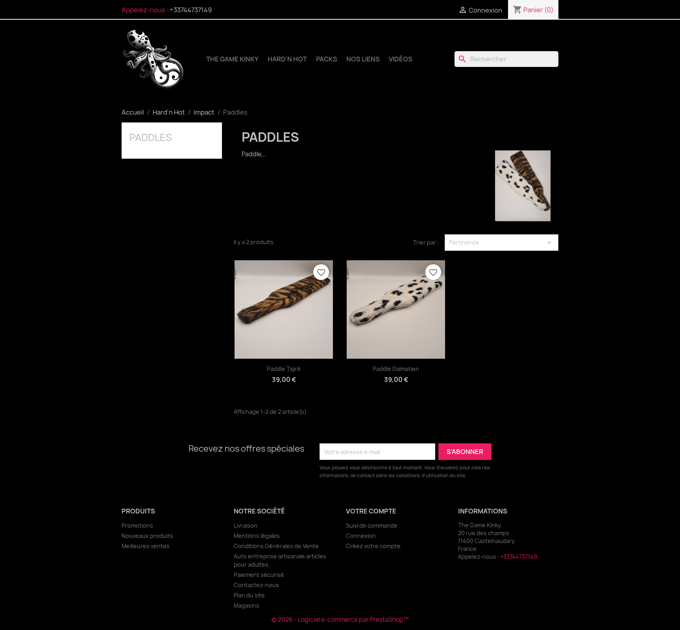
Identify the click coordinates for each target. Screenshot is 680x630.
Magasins (246, 605)
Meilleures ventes (146, 546)
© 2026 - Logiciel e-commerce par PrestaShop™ (340, 619)
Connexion (361, 535)
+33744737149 (191, 10)
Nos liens (363, 59)
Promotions (137, 525)
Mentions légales (257, 535)
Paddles (150, 137)
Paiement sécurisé (259, 574)
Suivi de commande (371, 525)
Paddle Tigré (284, 368)
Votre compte (371, 511)
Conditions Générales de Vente (276, 546)
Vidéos (400, 59)
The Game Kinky (232, 59)
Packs (326, 59)
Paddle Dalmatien (396, 368)
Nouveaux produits (147, 535)
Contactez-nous (256, 585)
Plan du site (249, 595)
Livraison (245, 525)
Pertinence (501, 242)
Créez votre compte (373, 546)
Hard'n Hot (287, 59)
